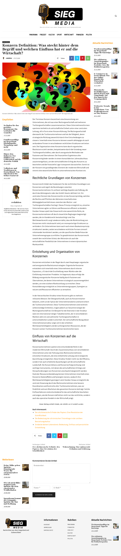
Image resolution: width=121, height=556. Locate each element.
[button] (116, 16)
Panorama (6, 42)
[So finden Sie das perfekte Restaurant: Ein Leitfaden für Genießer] (25, 127)
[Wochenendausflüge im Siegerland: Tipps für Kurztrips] (116, 51)
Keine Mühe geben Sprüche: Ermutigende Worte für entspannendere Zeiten (12, 470)
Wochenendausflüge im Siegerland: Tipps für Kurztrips (103, 51)
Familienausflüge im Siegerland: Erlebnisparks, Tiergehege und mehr (11, 143)
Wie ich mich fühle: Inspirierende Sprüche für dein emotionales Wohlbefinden (12, 486)
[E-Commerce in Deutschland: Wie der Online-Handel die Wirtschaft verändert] (114, 76)
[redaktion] (3, 58)
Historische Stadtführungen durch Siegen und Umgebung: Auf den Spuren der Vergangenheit (101, 94)
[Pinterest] (82, 58)
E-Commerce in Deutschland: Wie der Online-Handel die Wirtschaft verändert (102, 78)
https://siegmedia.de (16, 206)
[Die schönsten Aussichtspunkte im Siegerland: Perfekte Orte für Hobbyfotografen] (114, 61)
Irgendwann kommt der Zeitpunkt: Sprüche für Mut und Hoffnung (12, 501)
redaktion (9, 58)
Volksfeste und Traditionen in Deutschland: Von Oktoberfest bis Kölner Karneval (11, 172)
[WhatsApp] (88, 58)
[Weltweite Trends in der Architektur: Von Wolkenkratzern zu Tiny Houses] (114, 108)
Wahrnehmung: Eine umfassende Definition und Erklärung (76, 448)
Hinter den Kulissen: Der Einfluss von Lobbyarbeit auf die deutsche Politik (12, 157)
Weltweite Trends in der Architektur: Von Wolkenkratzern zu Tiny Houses (102, 110)
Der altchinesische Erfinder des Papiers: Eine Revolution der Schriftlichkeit (46, 449)
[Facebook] (71, 58)
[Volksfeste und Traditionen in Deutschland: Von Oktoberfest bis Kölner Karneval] (25, 170)
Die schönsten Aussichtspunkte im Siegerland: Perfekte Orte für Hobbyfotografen (101, 63)
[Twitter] (77, 58)
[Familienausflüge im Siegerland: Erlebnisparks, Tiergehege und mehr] (25, 141)
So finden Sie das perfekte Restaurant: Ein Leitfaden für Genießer (11, 129)
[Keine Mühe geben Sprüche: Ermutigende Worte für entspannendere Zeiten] (25, 467)
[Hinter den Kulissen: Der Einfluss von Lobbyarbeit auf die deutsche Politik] (25, 156)
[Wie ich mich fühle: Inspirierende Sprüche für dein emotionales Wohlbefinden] (25, 485)
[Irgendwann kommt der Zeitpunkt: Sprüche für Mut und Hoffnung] (25, 500)
